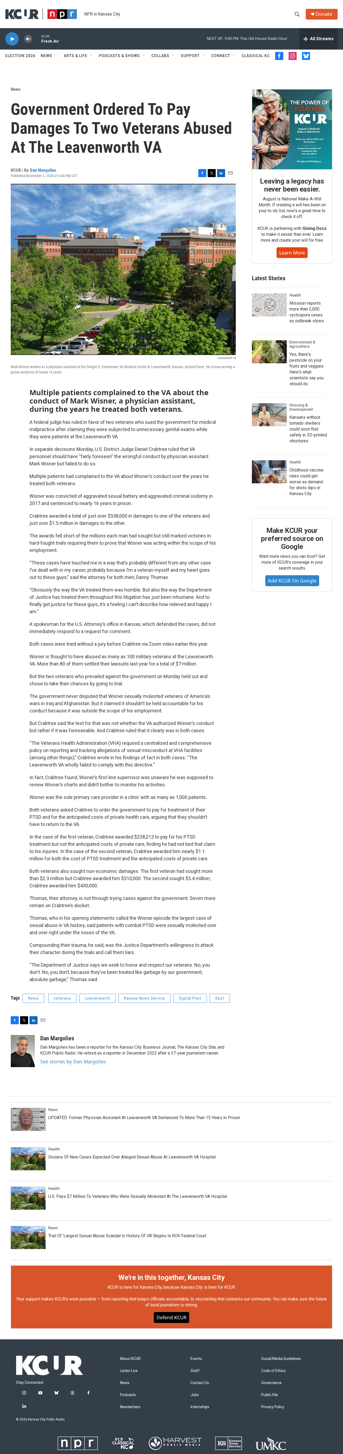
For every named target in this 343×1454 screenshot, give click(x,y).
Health (295, 295)
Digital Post (190, 998)
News (46, 56)
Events (196, 1359)
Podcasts (128, 1395)
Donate (324, 14)
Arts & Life (75, 56)
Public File (269, 1395)
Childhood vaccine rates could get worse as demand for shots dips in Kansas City (306, 482)
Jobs (195, 1395)
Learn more (292, 252)
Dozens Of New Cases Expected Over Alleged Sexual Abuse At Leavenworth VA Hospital (132, 1157)
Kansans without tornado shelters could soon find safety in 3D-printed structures (308, 429)
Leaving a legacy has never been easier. (292, 185)
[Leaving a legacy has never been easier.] (292, 129)
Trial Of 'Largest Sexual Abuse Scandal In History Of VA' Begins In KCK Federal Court (127, 1235)
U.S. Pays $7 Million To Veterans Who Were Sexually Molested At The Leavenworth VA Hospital (137, 1196)
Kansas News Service (144, 998)
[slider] (37, 39)
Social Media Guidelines (281, 1359)
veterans (62, 998)
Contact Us (200, 1383)
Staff (195, 1371)
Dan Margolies (43, 170)
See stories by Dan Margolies (73, 1061)
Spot (219, 998)
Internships (200, 1407)
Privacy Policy (272, 1407)
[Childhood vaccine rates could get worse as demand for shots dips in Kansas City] (269, 471)
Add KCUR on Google (292, 580)
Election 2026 (20, 56)
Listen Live (129, 1371)
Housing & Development (301, 407)
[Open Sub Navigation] (56, 56)
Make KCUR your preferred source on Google (292, 538)
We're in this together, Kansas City (171, 1277)
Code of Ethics (273, 1371)
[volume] (28, 39)
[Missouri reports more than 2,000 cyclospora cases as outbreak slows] (269, 304)
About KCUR (130, 1359)
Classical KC (256, 56)
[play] (12, 39)
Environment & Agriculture (302, 344)
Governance (271, 1383)
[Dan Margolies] (23, 1051)
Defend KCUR (171, 1317)
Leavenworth (97, 998)
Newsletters (130, 1407)
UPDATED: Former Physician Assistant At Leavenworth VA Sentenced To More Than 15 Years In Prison (144, 1117)
